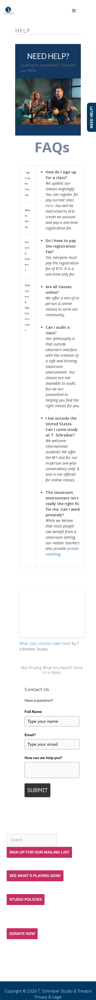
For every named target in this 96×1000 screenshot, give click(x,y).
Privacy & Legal (48, 996)
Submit (37, 790)
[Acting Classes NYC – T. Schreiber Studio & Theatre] (9, 11)
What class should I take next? (45, 643)
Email (30, 734)
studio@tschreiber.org (33, 978)
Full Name (33, 711)
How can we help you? (43, 757)
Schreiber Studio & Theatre (67, 991)
